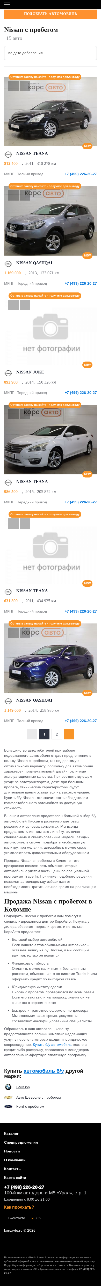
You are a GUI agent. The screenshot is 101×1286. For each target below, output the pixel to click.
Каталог (11, 1133)
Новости (12, 1151)
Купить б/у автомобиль (52, 1044)
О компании (15, 1160)
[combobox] (50, 53)
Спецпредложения (21, 1142)
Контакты (12, 1169)
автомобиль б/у (44, 1071)
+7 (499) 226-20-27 (81, 174)
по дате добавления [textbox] (25, 53)
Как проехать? (19, 1207)
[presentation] (90, 111)
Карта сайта (15, 1177)
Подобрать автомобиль (50, 14)
